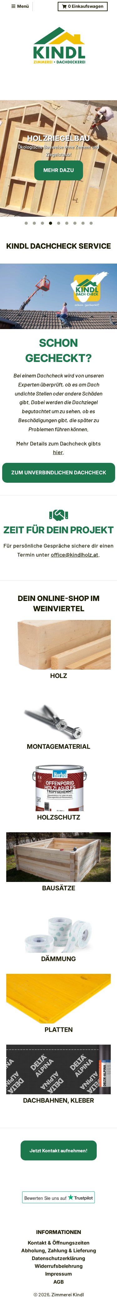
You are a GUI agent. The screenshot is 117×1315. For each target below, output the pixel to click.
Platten (59, 1029)
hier (58, 452)
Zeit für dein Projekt (58, 529)
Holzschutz (58, 817)
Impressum (58, 1274)
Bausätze (58, 888)
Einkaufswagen (85, 6)
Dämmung (58, 959)
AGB (58, 1282)
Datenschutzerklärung (58, 1258)
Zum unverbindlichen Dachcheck (58, 472)
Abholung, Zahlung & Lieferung (58, 1251)
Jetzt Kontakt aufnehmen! (59, 1150)
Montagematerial (58, 746)
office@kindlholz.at (74, 554)
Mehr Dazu (58, 170)
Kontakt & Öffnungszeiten (59, 1243)
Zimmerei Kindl (67, 1294)
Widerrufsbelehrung (59, 1266)
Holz (58, 676)
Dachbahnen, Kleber (58, 1100)
